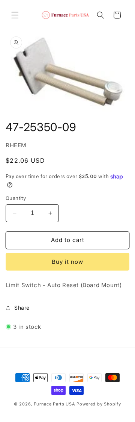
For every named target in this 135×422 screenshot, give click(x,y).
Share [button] (22, 307)
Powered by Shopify (98, 404)
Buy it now (67, 261)
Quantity (16, 198)
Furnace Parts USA (54, 404)
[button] (15, 15)
